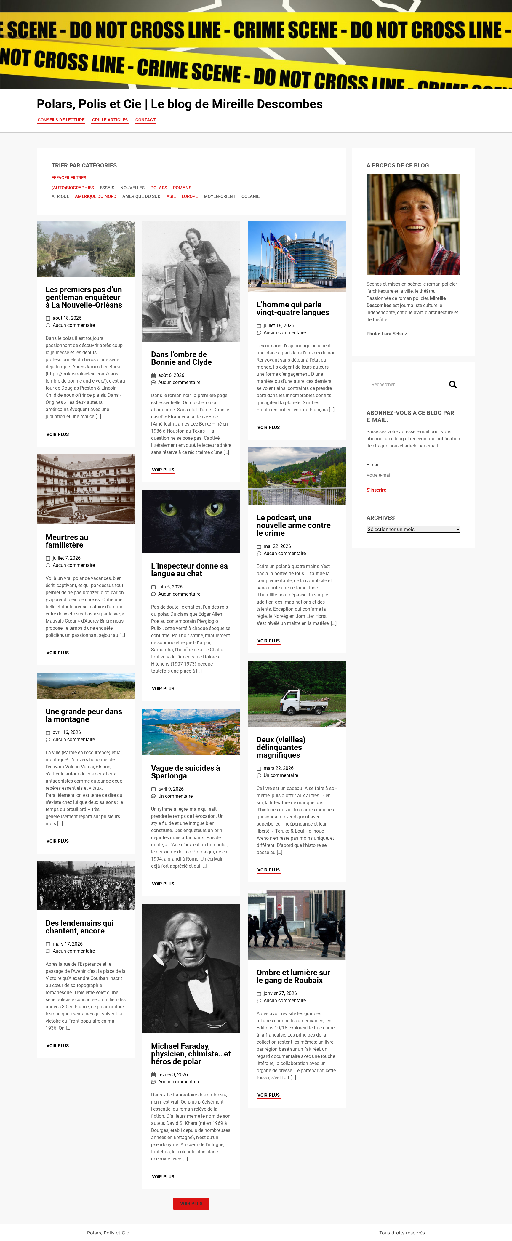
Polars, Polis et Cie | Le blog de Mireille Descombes (180, 104)
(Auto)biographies (73, 188)
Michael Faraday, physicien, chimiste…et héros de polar (191, 1054)
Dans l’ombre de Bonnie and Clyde (181, 358)
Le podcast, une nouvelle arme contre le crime (294, 525)
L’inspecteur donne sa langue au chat (189, 570)
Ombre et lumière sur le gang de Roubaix (293, 976)
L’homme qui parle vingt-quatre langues (293, 308)
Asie (171, 196)
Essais (107, 188)
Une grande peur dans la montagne (84, 715)
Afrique (60, 196)
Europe (190, 196)
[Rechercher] (453, 384)
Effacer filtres (69, 177)
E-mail (373, 465)
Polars (159, 188)
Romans (182, 188)
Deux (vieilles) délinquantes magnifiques (281, 747)
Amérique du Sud (141, 196)
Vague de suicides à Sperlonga (185, 772)
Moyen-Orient (220, 196)
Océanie (250, 196)
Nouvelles (132, 188)
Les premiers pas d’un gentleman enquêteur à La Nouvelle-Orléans (84, 297)
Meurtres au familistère (67, 541)
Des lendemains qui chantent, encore (80, 927)
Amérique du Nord (95, 196)
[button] (191, 1204)
